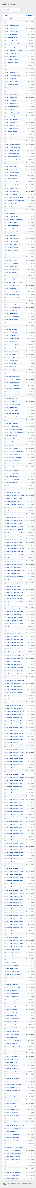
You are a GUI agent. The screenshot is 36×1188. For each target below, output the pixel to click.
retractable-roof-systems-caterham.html (15, 758)
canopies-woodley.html (13, 479)
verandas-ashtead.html (12, 968)
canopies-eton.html (12, 332)
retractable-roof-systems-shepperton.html (15, 887)
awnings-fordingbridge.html (14, 113)
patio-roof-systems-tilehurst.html (15, 674)
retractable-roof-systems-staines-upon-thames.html (15, 893)
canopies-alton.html (12, 260)
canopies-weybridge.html (13, 460)
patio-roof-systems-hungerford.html (15, 608)
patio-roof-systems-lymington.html (15, 617)
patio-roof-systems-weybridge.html (15, 692)
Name (6, 15)
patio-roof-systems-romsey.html (15, 648)
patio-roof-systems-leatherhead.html (15, 611)
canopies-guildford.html (13, 357)
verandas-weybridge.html (13, 1156)
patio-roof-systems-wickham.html (15, 699)
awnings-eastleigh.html (12, 84)
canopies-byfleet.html (12, 288)
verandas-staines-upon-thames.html (15, 1125)
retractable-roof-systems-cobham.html (15, 764)
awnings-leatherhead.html (13, 147)
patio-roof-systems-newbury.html (15, 630)
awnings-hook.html (11, 134)
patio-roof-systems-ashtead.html (15, 504)
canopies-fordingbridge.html (14, 344)
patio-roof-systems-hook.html (14, 598)
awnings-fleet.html (11, 109)
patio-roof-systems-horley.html (15, 601)
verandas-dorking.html (12, 1006)
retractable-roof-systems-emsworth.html (15, 786)
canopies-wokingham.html (13, 476)
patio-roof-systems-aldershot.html (15, 489)
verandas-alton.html (12, 956)
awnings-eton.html (11, 100)
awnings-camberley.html (13, 59)
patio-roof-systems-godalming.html (15, 583)
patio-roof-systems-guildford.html (15, 589)
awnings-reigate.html (12, 178)
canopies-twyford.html (12, 448)
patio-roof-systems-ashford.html (15, 501)
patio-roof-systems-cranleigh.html (15, 536)
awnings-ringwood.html (13, 182)
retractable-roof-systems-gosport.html (15, 818)
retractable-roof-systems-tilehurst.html (15, 905)
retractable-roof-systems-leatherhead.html (15, 843)
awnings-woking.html (12, 241)
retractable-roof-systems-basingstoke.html (15, 742)
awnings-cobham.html (12, 69)
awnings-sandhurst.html (13, 188)
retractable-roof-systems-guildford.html (15, 821)
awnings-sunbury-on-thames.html (15, 200)
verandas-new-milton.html (13, 1090)
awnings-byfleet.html (12, 56)
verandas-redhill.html (12, 1103)
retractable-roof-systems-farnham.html (15, 802)
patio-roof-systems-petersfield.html (15, 636)
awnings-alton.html (11, 28)
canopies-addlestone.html (13, 254)
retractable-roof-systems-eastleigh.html (15, 780)
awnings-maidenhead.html (13, 156)
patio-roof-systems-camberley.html (15, 523)
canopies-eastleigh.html (13, 316)
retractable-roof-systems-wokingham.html (15, 940)
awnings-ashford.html (12, 37)
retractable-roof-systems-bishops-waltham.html (15, 746)
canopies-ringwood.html (13, 413)
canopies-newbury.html (13, 398)
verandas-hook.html (12, 1062)
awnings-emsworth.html (13, 91)
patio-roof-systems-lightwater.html (15, 614)
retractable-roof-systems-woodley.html (15, 943)
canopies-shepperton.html (13, 423)
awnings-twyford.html (12, 216)
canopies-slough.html (12, 426)
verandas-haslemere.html (13, 1056)
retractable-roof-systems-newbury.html (15, 862)
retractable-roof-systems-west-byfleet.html (15, 921)
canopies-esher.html (12, 329)
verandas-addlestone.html (13, 949)
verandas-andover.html (12, 959)
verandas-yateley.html (12, 1178)
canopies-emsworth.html (13, 322)
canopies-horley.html (12, 370)
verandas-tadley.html (12, 1131)
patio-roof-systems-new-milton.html (15, 626)
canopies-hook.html (12, 366)
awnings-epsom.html (12, 94)
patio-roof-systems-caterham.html (15, 526)
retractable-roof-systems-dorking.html (15, 774)
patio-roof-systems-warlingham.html (15, 686)
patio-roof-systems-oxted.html (14, 633)
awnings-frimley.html (12, 116)
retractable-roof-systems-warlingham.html (15, 918)
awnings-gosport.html (12, 122)
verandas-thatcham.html (13, 1134)
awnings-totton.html (12, 213)
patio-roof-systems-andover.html (15, 495)
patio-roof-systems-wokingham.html (15, 708)
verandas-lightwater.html (13, 1078)
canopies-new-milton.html (13, 395)
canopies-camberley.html (13, 291)
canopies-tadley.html (12, 435)
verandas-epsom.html (12, 1021)
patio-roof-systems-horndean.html (15, 605)
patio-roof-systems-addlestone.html (15, 485)
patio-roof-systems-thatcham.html (15, 670)
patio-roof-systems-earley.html (15, 545)
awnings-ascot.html (12, 34)
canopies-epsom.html (12, 326)
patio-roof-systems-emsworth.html (15, 554)
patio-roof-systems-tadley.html (15, 667)
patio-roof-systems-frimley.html (15, 579)
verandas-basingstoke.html (13, 974)
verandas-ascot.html (12, 962)
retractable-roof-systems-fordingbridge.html (15, 808)
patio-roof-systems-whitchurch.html (15, 695)
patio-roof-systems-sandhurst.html (15, 652)
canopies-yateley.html (12, 482)
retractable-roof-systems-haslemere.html (15, 824)
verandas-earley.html (12, 1009)
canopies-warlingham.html (13, 454)
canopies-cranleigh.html (13, 304)
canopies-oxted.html (12, 401)
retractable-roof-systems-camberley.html (15, 755)
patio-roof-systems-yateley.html (15, 714)
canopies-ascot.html (12, 266)
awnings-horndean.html (13, 141)
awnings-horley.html (12, 138)
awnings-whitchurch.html (13, 232)
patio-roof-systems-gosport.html (15, 586)
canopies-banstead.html (13, 276)
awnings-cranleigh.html (13, 72)
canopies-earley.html (12, 313)
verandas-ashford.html (12, 965)
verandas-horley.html (12, 1065)
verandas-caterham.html (13, 990)
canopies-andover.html (12, 263)
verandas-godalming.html (13, 1046)
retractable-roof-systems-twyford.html (15, 912)
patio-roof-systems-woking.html (15, 705)
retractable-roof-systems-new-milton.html (15, 858)
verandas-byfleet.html (12, 984)
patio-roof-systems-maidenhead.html (15, 620)
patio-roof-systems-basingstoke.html (15, 511)
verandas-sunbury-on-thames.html (15, 1128)
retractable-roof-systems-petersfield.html (15, 868)
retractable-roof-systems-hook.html (15, 830)
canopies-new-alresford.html (14, 391)
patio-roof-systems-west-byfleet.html (15, 689)
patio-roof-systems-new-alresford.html (15, 623)
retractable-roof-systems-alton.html (15, 724)
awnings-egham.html (12, 87)
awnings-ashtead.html (12, 40)
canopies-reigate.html (12, 410)
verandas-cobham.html (13, 996)
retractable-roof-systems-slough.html (15, 890)
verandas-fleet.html (12, 1037)
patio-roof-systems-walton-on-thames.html (15, 683)
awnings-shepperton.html (13, 191)
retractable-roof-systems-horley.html (15, 833)
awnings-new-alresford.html (14, 160)
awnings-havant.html (12, 131)
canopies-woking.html (12, 473)
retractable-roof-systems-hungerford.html (15, 840)
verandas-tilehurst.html (13, 1137)
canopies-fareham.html (13, 335)
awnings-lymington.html (13, 153)
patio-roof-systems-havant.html (15, 595)
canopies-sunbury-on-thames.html (15, 432)
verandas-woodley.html (13, 1175)
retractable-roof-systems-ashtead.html (15, 736)
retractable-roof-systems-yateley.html (15, 946)
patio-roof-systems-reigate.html (15, 642)
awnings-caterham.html (13, 62)
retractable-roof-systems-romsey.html (15, 880)
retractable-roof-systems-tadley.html (15, 899)
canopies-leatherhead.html (13, 379)
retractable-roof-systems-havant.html (15, 827)
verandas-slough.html (12, 1122)
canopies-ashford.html (12, 269)
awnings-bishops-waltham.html (15, 50)
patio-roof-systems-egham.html (15, 551)
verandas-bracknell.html (13, 981)
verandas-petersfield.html (13, 1100)
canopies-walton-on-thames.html (15, 451)
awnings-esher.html (12, 97)
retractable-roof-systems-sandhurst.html (15, 883)
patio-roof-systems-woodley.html (15, 711)
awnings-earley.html (12, 81)
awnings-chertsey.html (12, 66)
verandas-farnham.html (13, 1034)
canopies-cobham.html (12, 301)
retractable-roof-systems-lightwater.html (15, 846)
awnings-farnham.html (12, 106)
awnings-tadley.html (12, 203)
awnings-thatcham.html (13, 207)
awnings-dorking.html (12, 78)
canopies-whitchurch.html (13, 464)
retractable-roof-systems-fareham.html (15, 799)
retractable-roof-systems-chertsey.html (15, 761)
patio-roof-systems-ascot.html (14, 498)
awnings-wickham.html (13, 235)
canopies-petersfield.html (13, 404)
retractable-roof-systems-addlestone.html (15, 717)
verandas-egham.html (12, 1015)
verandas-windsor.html (12, 1166)
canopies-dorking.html (12, 310)
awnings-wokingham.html (13, 244)
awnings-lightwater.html (13, 150)
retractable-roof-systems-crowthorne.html (15, 771)
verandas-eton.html (12, 1028)
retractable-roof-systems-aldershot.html (15, 721)
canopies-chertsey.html (13, 297)
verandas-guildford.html (13, 1053)
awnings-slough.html (12, 194)
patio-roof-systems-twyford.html (15, 680)
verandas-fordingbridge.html (14, 1040)
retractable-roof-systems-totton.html (15, 909)
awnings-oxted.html (12, 169)
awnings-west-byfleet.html (13, 225)
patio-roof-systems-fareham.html (15, 567)
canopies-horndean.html (13, 373)
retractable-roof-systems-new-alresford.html (15, 855)
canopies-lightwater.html (13, 382)
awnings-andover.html (12, 31)
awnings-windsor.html (12, 238)
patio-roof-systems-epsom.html (15, 558)
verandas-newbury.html (13, 1093)
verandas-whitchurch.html (13, 1159)
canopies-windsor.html (12, 470)
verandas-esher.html (12, 1025)
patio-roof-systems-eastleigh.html (15, 548)
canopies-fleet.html (11, 341)
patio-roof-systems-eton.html (14, 564)
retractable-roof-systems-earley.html (15, 777)
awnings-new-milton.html (13, 163)
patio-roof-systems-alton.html (14, 492)
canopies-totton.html (12, 445)
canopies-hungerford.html (13, 376)
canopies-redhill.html (12, 407)
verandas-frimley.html (12, 1043)
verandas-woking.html (12, 1169)
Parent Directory (11, 19)
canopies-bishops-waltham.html (15, 282)
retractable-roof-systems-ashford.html (15, 733)
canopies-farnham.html (13, 338)
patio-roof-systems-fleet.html (14, 573)
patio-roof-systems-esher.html (14, 561)
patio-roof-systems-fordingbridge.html (15, 576)
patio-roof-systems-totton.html (15, 677)
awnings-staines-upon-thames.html (15, 197)
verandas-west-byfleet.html (14, 1153)
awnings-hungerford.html (13, 144)
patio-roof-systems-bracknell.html (15, 517)
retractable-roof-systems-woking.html (15, 937)
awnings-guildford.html (13, 125)
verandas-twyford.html (12, 1144)
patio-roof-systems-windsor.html (15, 702)
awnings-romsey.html (12, 185)
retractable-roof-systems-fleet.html (15, 805)
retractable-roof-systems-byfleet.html (15, 752)
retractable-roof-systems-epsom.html (15, 789)
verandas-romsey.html (12, 1112)
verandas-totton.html (12, 1140)
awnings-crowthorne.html (13, 75)
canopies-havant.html (12, 363)
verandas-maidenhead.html (14, 1084)
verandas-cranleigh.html (13, 999)
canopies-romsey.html (12, 416)
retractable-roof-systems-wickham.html (15, 931)
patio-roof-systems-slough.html (15, 658)
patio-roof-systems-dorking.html (15, 542)
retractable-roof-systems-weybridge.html (15, 924)
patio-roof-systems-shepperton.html (15, 655)
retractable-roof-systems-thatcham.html (15, 902)
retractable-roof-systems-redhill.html (15, 871)
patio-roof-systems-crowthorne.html (15, 539)
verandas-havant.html (12, 1059)
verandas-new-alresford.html (14, 1087)
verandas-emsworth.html (13, 1018)
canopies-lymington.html (13, 385)
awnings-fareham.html (12, 103)
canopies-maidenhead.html (14, 388)
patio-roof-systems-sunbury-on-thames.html (15, 664)
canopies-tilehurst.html (13, 442)
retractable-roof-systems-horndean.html (15, 837)
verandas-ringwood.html (13, 1109)
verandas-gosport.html (12, 1050)
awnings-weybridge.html (13, 228)
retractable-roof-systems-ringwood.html (15, 877)
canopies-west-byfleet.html (14, 457)
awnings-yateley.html (12, 250)
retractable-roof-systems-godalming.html (15, 815)
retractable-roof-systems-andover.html (15, 727)
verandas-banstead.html (13, 971)
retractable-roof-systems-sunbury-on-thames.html (15, 896)
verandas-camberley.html (13, 987)
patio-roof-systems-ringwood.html (15, 645)
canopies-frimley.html (12, 348)
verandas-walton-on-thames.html (15, 1147)
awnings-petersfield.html (13, 172)
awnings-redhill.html (12, 175)
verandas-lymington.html (13, 1081)
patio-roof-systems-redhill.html (15, 639)
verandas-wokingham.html (13, 1172)
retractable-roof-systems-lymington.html (15, 849)
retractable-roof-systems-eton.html (15, 796)
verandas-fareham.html (13, 1031)
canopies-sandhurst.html (13, 420)
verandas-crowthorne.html (13, 1003)
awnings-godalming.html (13, 119)
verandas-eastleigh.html (13, 1012)
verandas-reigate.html (12, 1106)
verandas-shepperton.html (13, 1119)
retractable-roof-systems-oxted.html (15, 865)
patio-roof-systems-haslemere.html (15, 592)
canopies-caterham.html (13, 294)
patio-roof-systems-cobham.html (15, 532)
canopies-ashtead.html (12, 272)
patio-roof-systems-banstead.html (15, 507)
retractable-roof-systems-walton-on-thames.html (15, 915)
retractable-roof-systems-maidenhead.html (15, 852)
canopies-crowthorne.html (13, 307)
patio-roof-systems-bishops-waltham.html (15, 514)
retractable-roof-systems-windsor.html (15, 934)
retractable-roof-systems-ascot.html (15, 730)
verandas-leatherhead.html (13, 1075)
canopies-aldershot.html (13, 257)
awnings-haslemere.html (13, 128)
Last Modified (29, 15)
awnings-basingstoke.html (13, 47)
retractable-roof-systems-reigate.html (15, 874)
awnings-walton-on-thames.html (15, 219)
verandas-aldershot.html (13, 952)
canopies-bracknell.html (13, 285)
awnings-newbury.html (12, 166)
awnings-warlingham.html (13, 222)
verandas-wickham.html (13, 1162)
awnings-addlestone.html (13, 22)
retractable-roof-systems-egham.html (15, 783)
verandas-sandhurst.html (13, 1115)
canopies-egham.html (12, 319)
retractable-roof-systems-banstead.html (15, 739)
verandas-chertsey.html (13, 993)
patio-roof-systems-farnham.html (15, 570)
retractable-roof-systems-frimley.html (15, 811)
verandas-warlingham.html (13, 1150)
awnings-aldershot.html (13, 25)
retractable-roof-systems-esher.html (15, 793)
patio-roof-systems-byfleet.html (15, 520)
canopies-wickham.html (13, 467)
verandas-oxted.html (12, 1097)
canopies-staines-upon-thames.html (15, 429)
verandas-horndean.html (13, 1068)
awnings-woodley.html (12, 247)
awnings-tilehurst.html (12, 210)
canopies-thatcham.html (13, 438)
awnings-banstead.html (13, 44)
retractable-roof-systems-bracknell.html (15, 749)
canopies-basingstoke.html (13, 279)
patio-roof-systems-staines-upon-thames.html (15, 661)
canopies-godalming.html (13, 351)
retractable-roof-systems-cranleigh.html (15, 768)
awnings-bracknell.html (13, 53)
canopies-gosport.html (12, 354)
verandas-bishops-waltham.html (15, 977)
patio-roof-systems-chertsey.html (15, 529)
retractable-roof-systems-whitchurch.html (15, 927)
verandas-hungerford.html (13, 1071)
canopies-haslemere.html (13, 360)
